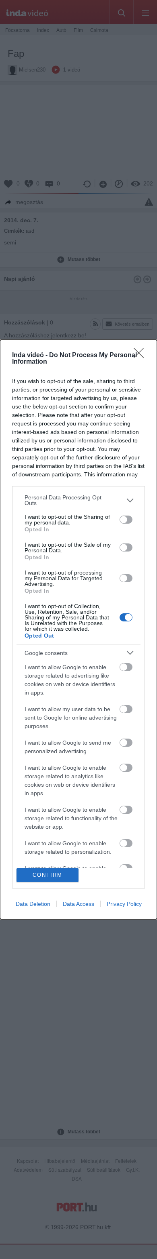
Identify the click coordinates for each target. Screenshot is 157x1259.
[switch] (126, 520)
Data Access (78, 904)
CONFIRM (47, 875)
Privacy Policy (124, 904)
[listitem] (78, 500)
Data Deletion (33, 904)
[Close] (141, 355)
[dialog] (78, 629)
